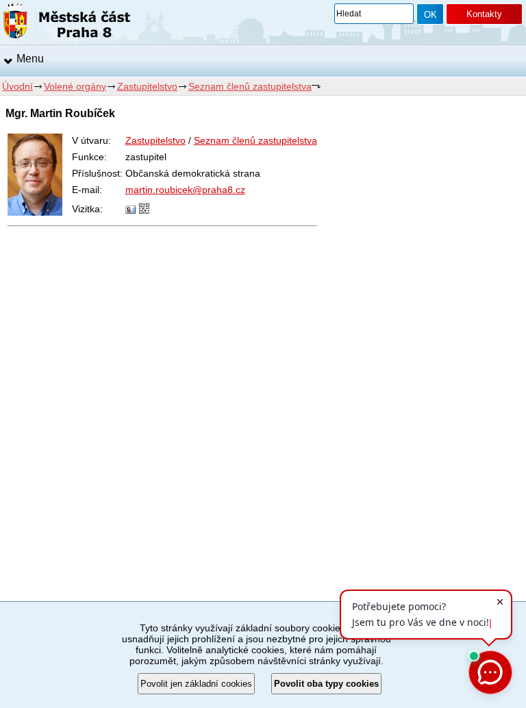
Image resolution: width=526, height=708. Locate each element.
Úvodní (17, 86)
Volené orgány (75, 86)
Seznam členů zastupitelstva (250, 86)
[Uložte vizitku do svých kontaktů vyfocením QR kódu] (144, 210)
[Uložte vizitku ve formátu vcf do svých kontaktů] (130, 210)
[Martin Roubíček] (35, 212)
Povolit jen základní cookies (196, 684)
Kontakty (484, 14)
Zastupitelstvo (147, 86)
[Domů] (66, 23)
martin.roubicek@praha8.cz (185, 189)
